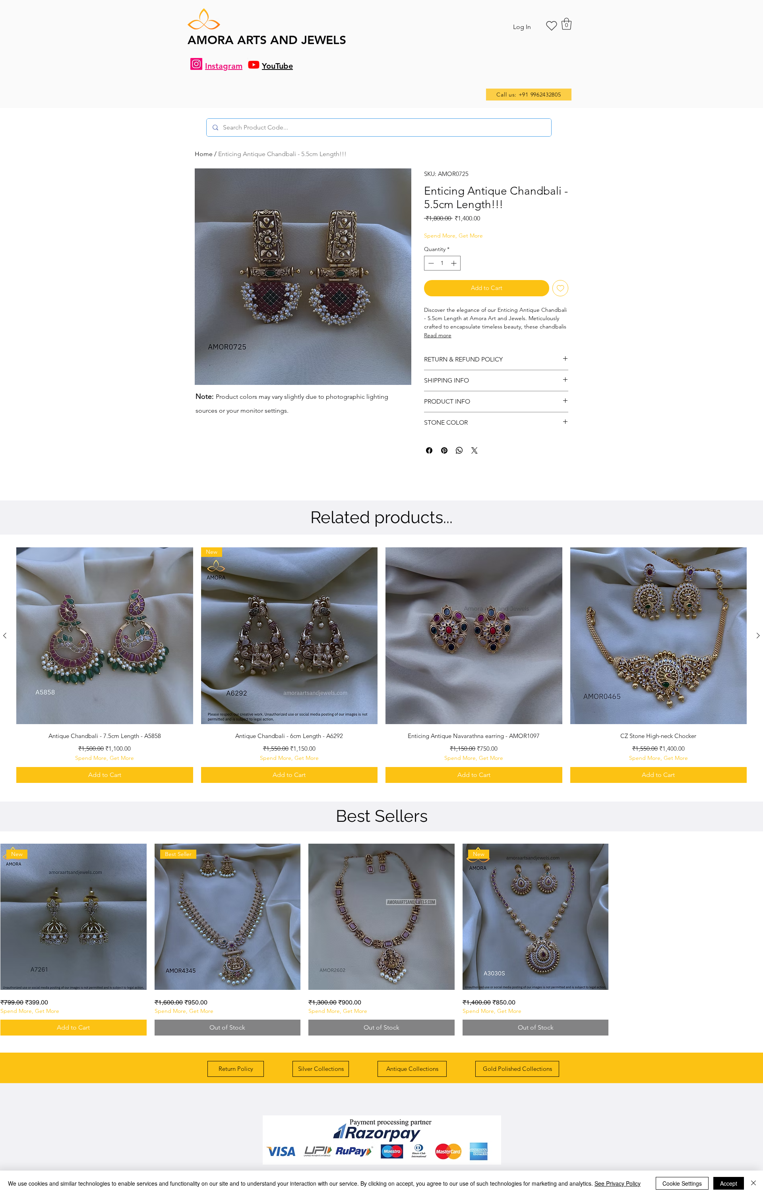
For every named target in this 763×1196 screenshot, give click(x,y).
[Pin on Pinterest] (444, 450)
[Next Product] (758, 635)
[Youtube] (253, 64)
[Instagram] (196, 64)
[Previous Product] (5, 635)
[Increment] (454, 263)
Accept (728, 1183)
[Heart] (551, 26)
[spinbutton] (442, 263)
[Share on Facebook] (429, 450)
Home (204, 154)
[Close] (753, 1183)
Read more (437, 335)
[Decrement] (430, 263)
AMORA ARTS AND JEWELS (267, 40)
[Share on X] (474, 450)
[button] (566, 24)
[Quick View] (104, 635)
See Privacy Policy (618, 1183)
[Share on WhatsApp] (459, 450)
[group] (381, 665)
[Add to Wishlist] (560, 288)
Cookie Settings (682, 1183)
